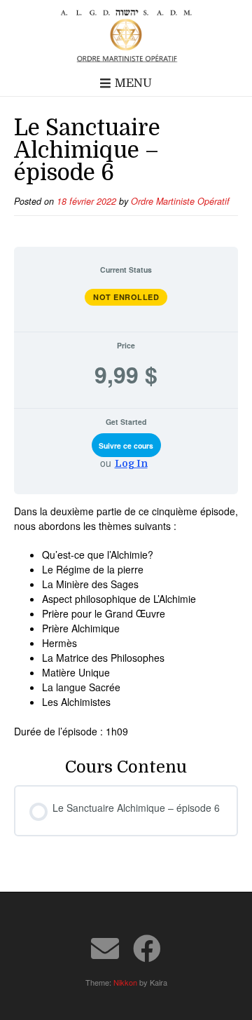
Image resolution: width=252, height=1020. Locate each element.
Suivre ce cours (126, 445)
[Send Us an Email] (105, 948)
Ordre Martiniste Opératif (180, 201)
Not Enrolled (126, 297)
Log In (131, 463)
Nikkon (125, 982)
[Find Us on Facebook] (147, 948)
